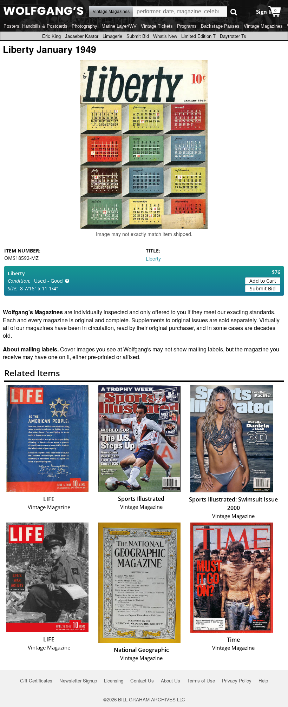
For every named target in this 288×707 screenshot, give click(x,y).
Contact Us (142, 681)
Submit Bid (137, 36)
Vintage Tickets (157, 26)
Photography (84, 26)
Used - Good (48, 280)
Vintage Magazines (263, 26)
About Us (170, 681)
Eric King (51, 36)
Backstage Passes (220, 26)
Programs (187, 26)
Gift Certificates (36, 681)
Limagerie (112, 36)
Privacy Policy (236, 681)
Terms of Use (201, 681)
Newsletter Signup (78, 681)
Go (233, 11)
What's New (165, 36)
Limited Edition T (198, 36)
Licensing (113, 681)
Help (263, 681)
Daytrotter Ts (233, 36)
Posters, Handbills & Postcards (35, 26)
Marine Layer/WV (119, 26)
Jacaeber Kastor (81, 36)
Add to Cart (262, 280)
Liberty (153, 258)
